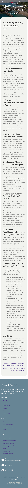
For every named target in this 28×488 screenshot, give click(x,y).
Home (5, 400)
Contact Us (6, 413)
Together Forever (8, 427)
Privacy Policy (7, 451)
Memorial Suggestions (9, 440)
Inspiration (6, 411)
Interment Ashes (8, 424)
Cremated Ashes (8, 422)
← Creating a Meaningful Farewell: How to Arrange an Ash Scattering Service (14, 364)
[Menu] (25, 7)
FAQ (4, 448)
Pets (4, 430)
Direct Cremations (8, 443)
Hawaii (15, 2)
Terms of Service (8, 454)
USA (25, 2)
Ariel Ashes (10, 385)
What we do (6, 405)
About (5, 403)
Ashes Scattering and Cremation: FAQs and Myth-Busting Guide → (14, 369)
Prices (5, 408)
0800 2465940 (15, 3)
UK (8, 2)
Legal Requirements (8, 446)
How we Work (7, 438)
